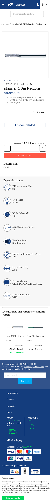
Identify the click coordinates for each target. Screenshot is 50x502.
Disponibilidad (25, 125)
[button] (3, 4)
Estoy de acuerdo (13, 498)
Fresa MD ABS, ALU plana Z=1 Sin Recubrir (23, 24)
